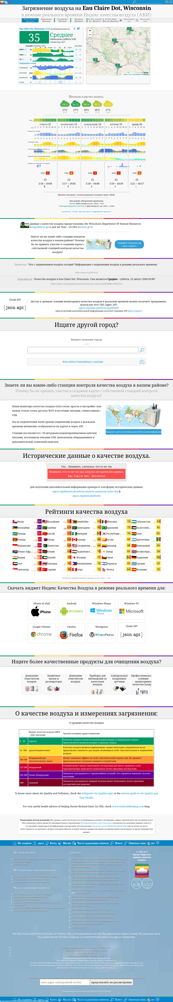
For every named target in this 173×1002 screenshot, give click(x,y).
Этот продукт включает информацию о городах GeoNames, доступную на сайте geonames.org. (95, 878)
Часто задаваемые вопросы (32, 888)
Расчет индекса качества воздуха (30, 896)
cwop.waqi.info (82, 892)
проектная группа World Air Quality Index (110, 826)
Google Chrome (41, 626)
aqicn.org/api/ (134, 310)
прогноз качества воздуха (27, 899)
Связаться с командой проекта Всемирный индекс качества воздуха (39, 860)
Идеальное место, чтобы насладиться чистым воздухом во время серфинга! (94, 922)
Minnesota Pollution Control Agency (86, 955)
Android (71, 603)
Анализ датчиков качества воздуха (31, 881)
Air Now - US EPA (86, 953)
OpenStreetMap (134, 74)
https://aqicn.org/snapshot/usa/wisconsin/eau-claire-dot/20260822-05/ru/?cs (86, 283)
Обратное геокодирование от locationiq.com (93, 913)
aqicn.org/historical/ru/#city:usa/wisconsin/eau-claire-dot (85, 491)
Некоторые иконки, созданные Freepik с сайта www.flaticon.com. (94, 904)
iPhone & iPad (41, 603)
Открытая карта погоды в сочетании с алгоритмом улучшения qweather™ (97, 885)
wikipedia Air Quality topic (97, 793)
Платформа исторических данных (31, 910)
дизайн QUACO (78, 927)
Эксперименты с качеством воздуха (32, 879)
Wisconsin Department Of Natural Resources (86, 950)
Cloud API (131, 626)
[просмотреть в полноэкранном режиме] (78, 28)
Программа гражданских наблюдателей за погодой (97, 890)
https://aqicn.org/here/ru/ (86, 272)
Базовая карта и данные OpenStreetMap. (91, 917)
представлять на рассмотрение (111, 982)
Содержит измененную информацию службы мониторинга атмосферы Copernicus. (94, 897)
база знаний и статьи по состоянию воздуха (36, 876)
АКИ (34, 28)
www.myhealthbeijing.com (128, 806)
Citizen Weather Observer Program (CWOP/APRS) (86, 947)
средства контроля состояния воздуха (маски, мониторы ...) (37, 903)
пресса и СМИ (20, 864)
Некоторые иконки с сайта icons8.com (90, 909)
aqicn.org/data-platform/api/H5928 (99, 307)
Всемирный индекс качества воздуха (97, 823)
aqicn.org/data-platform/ (86, 495)
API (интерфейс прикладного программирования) (39, 907)
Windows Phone (101, 603)
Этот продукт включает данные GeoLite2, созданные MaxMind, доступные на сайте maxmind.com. (98, 872)
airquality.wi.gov (40, 227)
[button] (95, 61)
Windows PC (131, 603)
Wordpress (101, 626)
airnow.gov (85, 227)
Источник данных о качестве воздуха (33, 894)
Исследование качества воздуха (35, 870)
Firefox (71, 626)
